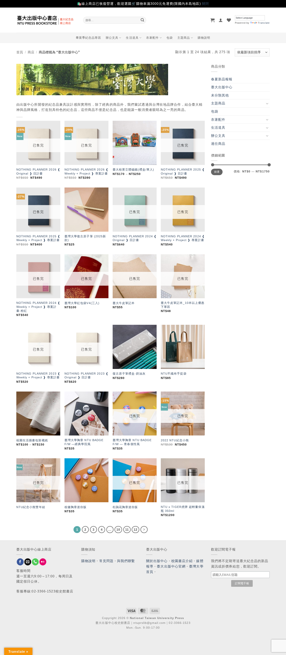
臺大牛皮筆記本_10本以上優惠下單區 (183, 304)
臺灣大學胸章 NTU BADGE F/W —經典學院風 (84, 442)
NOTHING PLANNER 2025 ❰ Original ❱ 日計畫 (183, 171)
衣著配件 (152, 37)
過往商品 (218, 143)
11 (127, 529)
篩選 (216, 171)
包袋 (169, 37)
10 (118, 529)
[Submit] (142, 20)
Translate (264, 23)
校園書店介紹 (182, 561)
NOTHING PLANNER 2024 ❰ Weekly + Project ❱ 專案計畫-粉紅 (38, 306)
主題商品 (183, 37)
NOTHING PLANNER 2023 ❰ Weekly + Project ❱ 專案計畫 (38, 375)
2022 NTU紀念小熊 (175, 440)
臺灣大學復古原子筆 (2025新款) (85, 238)
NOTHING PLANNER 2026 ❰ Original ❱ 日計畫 (38, 171)
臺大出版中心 (222, 87)
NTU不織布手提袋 (174, 373)
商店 (31, 52)
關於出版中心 (157, 561)
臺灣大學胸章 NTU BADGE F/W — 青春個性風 (132, 442)
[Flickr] (42, 561)
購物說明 (204, 37)
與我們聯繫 (126, 561)
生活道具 (132, 37)
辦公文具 (112, 37)
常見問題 (106, 561)
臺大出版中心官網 (171, 566)
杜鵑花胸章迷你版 (125, 507)
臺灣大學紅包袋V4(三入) (81, 303)
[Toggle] (267, 103)
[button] (212, 20)
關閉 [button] (205, 3)
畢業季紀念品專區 (88, 37)
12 (135, 529)
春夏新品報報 (222, 79)
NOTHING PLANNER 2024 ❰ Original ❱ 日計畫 (135, 238)
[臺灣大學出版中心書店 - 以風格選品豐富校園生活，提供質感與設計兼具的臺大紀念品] (46, 20)
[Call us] (35, 561)
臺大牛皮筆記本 (124, 303)
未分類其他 (220, 95)
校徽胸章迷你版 (75, 507)
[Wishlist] (229, 20)
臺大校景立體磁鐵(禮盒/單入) (133, 169)
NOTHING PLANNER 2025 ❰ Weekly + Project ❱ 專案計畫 (38, 238)
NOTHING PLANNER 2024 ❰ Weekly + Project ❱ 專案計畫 (183, 238)
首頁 (19, 52)
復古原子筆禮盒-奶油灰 (129, 373)
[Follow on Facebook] (20, 561)
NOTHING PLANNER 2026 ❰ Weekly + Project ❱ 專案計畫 (86, 171)
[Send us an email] (27, 561)
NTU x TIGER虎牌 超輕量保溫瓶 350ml (183, 508)
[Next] (144, 529)
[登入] (221, 20)
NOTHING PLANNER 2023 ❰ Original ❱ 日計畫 (86, 375)
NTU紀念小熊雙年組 (30, 507)
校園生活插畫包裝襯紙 (32, 440)
